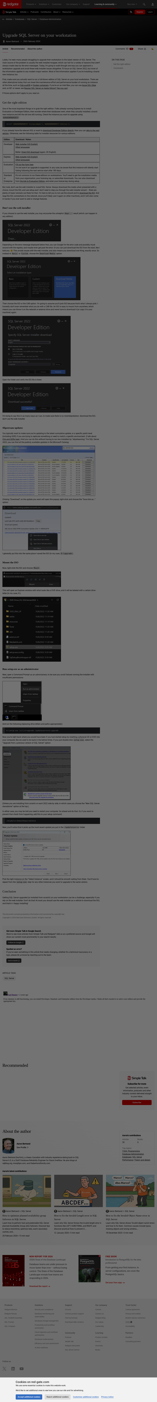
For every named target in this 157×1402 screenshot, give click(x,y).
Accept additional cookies (29, 1397)
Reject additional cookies (58, 1397)
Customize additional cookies (86, 1397)
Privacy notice (107, 1397)
